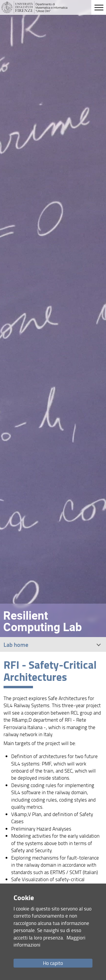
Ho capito (53, 963)
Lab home (16, 644)
